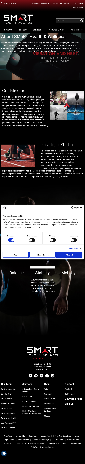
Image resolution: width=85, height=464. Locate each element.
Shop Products (77, 8)
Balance (17, 273)
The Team (22, 29)
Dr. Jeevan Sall (6, 399)
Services (37, 29)
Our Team (6, 384)
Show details (73, 248)
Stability (42, 273)
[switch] (32, 240)
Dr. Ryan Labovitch (8, 389)
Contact (69, 384)
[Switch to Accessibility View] (4, 453)
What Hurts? (76, 29)
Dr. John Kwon (6, 394)
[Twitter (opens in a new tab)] (30, 375)
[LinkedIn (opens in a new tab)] (36, 375)
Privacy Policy (49, 399)
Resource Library (56, 29)
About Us (7, 29)
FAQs (46, 389)
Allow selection (42, 255)
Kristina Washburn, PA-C (10, 404)
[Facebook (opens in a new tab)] (47, 375)
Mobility (68, 273)
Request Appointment (61, 3)
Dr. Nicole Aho (6, 408)
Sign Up (69, 403)
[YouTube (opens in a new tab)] (41, 375)
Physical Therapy (29, 401)
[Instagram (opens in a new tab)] (52, 375)
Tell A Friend (69, 394)
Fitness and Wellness (30, 406)
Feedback (68, 389)
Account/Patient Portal (41, 3)
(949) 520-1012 (10, 3)
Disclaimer (48, 394)
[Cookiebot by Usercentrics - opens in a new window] (72, 207)
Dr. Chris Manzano (8, 428)
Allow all (69, 255)
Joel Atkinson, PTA (8, 423)
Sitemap (47, 416)
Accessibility (49, 404)
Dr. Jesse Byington (8, 413)
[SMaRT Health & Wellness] (18, 19)
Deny (16, 255)
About (47, 384)
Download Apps (73, 398)
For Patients (78, 3)
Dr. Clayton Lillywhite (9, 418)
